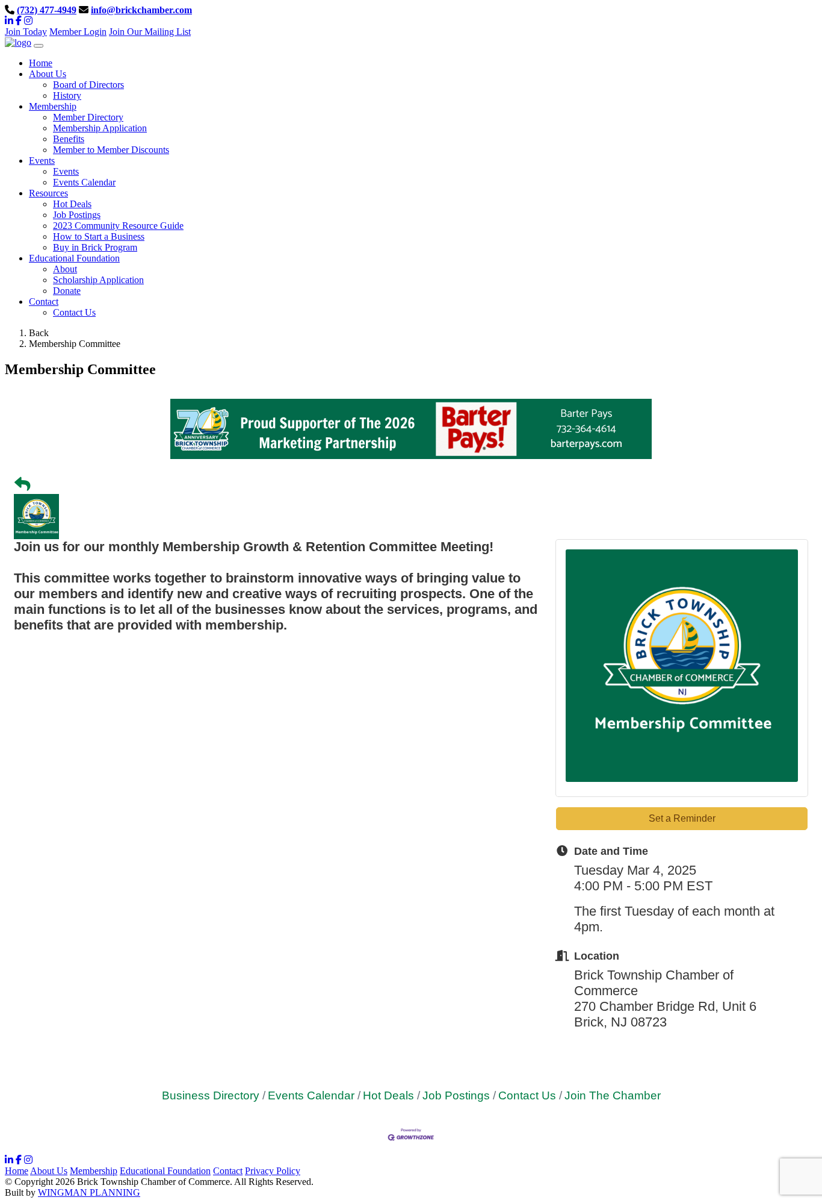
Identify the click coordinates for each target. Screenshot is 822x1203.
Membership (93, 1171)
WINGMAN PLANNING (89, 1192)
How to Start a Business (98, 236)
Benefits (68, 139)
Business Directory (210, 1095)
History (67, 95)
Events (66, 171)
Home (16, 1171)
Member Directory (88, 117)
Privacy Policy (272, 1171)
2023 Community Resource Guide (118, 225)
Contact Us (74, 312)
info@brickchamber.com (141, 10)
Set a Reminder (682, 818)
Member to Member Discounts (111, 150)
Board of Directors (88, 85)
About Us (48, 1171)
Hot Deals (72, 204)
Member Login (78, 32)
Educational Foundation (165, 1171)
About (65, 269)
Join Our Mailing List (150, 32)
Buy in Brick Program (95, 247)
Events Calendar (84, 182)
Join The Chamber (612, 1095)
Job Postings (76, 215)
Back (39, 333)
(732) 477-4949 (46, 10)
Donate (67, 291)
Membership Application (100, 128)
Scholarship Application (98, 280)
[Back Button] (22, 484)
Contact (228, 1171)
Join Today (26, 32)
